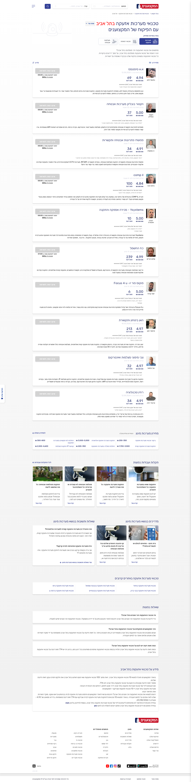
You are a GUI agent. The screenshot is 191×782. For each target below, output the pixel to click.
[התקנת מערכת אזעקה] (111, 474)
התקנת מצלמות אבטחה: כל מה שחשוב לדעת (48, 485)
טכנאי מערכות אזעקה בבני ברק (143, 590)
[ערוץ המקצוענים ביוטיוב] (108, 766)
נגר (55, 740)
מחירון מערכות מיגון (147, 433)
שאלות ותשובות (125, 737)
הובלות (105, 751)
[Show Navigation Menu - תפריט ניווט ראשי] (34, 6)
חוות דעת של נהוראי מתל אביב (132, 121)
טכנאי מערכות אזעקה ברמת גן (61, 590)
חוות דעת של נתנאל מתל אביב (132, 336)
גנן (107, 740)
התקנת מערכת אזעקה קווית (145, 446)
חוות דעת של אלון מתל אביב (133, 226)
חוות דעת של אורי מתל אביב (133, 264)
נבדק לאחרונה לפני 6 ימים (133, 286)
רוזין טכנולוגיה (134, 392)
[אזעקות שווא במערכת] (143, 474)
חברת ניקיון (78, 733)
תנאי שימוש (141, 779)
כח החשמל (136, 248)
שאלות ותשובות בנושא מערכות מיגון (74, 521)
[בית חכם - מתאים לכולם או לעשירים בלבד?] (143, 533)
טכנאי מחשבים (77, 751)
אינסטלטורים (103, 737)
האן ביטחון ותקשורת (131, 320)
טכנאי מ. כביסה (76, 744)
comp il (138, 175)
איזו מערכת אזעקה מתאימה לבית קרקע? (74, 546)
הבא (67, 703)
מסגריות (53, 737)
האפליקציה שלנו (153, 740)
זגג (107, 754)
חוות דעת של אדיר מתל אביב (132, 373)
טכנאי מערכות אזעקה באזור (144, 585)
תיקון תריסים (51, 758)
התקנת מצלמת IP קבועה (64, 446)
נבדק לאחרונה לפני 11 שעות (133, 213)
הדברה (105, 747)
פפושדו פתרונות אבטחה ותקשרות (122, 140)
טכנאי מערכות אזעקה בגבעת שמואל (100, 585)
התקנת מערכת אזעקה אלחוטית (103, 440)
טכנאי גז (79, 740)
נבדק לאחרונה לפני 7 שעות (133, 143)
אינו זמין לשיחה (47, 71)
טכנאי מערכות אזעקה (142, 14)
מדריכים (128, 740)
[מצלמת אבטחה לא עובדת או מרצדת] (80, 474)
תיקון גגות (52, 754)
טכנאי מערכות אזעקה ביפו (63, 585)
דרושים (156, 744)
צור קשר (155, 751)
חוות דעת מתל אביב (135, 84)
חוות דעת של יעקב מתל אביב (132, 407)
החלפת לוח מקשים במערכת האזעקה (63, 441)
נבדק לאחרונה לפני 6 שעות (133, 178)
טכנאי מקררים (77, 758)
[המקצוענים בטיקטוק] (119, 766)
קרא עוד (134, 503)
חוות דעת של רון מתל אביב (133, 298)
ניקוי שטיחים (51, 744)
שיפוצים (53, 751)
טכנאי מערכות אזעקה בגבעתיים (102, 590)
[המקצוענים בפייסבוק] (112, 766)
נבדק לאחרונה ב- (132, 72)
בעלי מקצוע (155, 14)
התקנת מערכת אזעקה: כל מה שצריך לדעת (112, 485)
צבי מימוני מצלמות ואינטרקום (125, 357)
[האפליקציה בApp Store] (132, 766)
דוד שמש (105, 744)
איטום (106, 733)
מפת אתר (155, 779)
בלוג (129, 747)
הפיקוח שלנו (154, 737)
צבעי (54, 747)
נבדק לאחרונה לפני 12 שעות (133, 107)
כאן (95, 705)
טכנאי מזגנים (77, 747)
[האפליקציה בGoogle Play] (142, 766)
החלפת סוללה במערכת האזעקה (103, 446)
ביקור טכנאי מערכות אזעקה (145, 440)
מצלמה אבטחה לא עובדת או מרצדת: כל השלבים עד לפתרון (80, 487)
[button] (36, 62)
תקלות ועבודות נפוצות (146, 462)
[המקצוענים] (148, 6)
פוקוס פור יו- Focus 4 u (128, 283)
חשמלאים (78, 737)
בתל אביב (105, 23)
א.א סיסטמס (135, 69)
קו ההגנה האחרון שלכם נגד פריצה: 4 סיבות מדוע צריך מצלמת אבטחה (112, 546)
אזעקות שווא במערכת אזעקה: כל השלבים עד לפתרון (146, 487)
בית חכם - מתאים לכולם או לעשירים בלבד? (144, 544)
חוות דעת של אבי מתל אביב (133, 155)
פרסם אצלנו (154, 747)
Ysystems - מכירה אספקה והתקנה (121, 210)
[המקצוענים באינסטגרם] (116, 766)
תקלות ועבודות (126, 744)
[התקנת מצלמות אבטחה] (48, 474)
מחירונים (128, 733)
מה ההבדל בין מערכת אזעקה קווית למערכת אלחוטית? (68, 529)
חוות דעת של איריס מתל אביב (132, 190)
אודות (156, 733)
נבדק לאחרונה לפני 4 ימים (133, 252)
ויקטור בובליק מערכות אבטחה (125, 104)
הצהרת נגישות (125, 779)
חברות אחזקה (103, 758)
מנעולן (54, 733)
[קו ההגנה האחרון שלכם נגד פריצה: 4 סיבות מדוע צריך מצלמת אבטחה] (111, 533)
